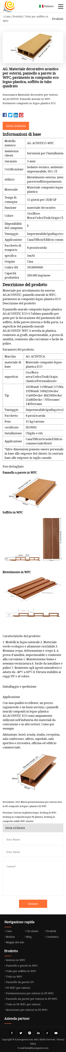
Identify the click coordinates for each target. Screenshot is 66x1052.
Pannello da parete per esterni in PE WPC (32, 998)
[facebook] (12, 1033)
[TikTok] (47, 1033)
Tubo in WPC (14, 976)
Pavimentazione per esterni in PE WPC (30, 993)
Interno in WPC (15, 960)
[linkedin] (38, 1033)
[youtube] (56, 1033)
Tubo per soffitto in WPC (21, 971)
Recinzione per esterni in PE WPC (27, 1009)
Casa (8, 16)
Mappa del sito (15, 942)
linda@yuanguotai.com (36, 1048)
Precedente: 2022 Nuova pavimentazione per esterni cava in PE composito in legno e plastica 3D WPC (32, 804)
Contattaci (52, 936)
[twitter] (20, 1033)
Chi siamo (32, 931)
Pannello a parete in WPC (22, 965)
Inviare (33, 904)
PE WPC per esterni (18, 987)
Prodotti (18, 16)
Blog (29, 936)
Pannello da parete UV (20, 982)
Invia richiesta (16, 126)
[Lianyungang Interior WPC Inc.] (13, 6)
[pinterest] (29, 1033)
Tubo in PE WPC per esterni (23, 1004)
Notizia (10, 936)
